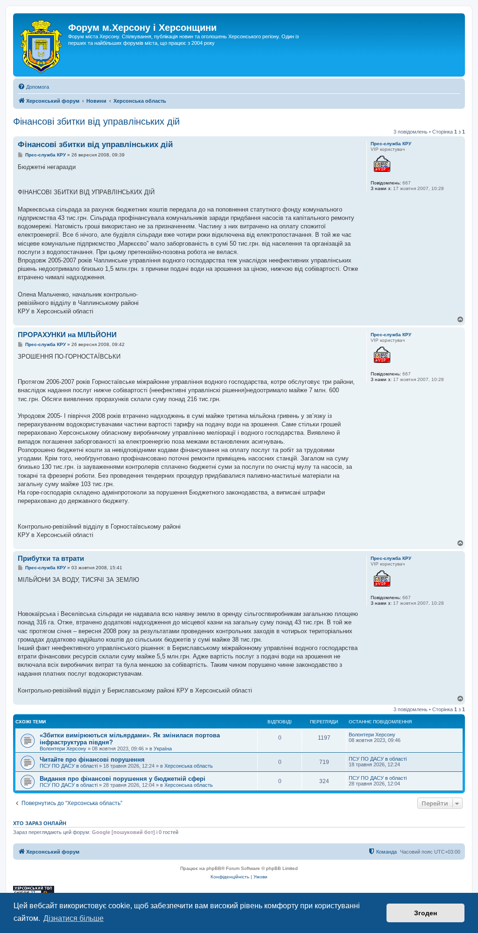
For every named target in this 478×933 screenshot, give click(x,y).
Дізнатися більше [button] (73, 918)
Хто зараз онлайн (39, 823)
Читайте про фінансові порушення (92, 759)
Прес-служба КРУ (391, 143)
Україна (163, 748)
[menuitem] (33, 86)
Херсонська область (188, 766)
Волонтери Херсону (63, 748)
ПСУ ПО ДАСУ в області (69, 766)
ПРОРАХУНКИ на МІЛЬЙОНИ (67, 335)
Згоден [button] (425, 913)
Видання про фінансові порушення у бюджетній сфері (122, 778)
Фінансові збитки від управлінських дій (96, 121)
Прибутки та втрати (51, 558)
